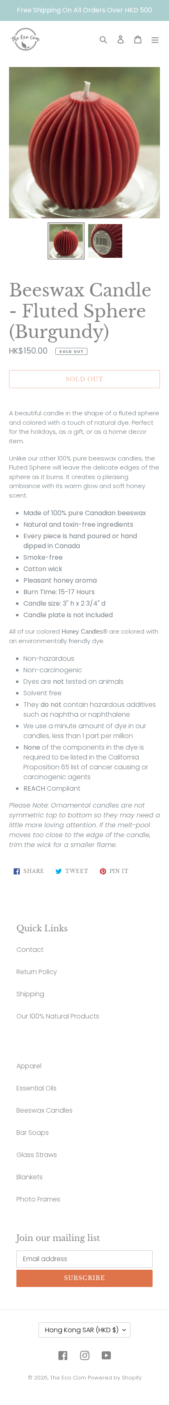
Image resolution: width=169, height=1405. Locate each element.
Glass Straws (36, 1155)
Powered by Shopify (115, 1378)
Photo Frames (38, 1199)
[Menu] (155, 39)
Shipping (30, 994)
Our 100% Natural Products (57, 1016)
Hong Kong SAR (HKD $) (82, 1330)
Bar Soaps (32, 1132)
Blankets (29, 1177)
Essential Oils (36, 1088)
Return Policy (36, 972)
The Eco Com (68, 1378)
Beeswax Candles (44, 1110)
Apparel (28, 1066)
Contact (29, 949)
